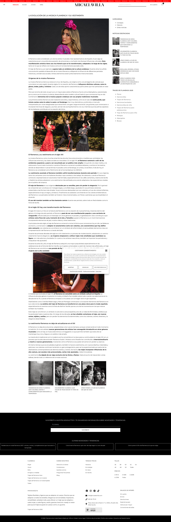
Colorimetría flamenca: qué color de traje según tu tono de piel (66, 389)
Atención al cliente (62, 464)
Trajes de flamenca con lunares (37, 478)
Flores (119, 94)
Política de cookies (107, 518)
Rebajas (16, 5)
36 (115, 464)
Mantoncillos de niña (124, 105)
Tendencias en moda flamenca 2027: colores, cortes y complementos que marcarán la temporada (128, 42)
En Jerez (88, 470)
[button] (106, 250)
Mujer (24, 5)
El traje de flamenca (35, 185)
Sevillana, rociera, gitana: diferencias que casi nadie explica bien (129, 71)
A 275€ (117, 477)
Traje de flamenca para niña (127, 113)
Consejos (120, 23)
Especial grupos (125, 502)
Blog (58, 475)
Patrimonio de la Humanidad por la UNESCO (66, 170)
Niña (41, 5)
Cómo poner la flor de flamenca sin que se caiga (143, 445)
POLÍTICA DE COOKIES (76, 271)
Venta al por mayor (126, 505)
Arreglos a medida (33, 472)
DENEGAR (85, 267)
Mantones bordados (124, 102)
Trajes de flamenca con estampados (39, 480)
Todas (132, 467)
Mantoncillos (121, 97)
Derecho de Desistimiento (122, 518)
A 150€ (124, 475)
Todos (29, 483)
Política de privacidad (89, 271)
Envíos (122, 497)
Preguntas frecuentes (63, 472)
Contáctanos (60, 467)
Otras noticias (121, 27)
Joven (33, 5)
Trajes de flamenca (124, 99)
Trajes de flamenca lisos (35, 475)
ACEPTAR (71, 267)
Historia (119, 25)
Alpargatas (121, 118)
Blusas (119, 121)
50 (125, 467)
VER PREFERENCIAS (100, 267)
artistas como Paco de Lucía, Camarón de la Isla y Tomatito (50, 218)
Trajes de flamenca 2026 (35, 509)
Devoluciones (124, 499)
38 (120, 464)
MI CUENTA (153, 5)
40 (125, 464)
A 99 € (117, 475)
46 (115, 467)
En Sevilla (88, 472)
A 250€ (132, 475)
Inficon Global (73, 518)
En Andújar (89, 467)
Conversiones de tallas (127, 507)
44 (136, 464)
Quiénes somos (61, 470)
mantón (39, 200)
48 (120, 467)
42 (130, 464)
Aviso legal (98, 271)
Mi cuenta (123, 494)
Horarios (88, 464)
